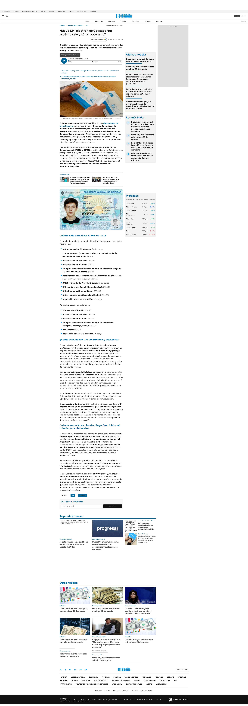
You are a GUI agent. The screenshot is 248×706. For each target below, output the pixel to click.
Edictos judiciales (134, 684)
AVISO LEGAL (117, 684)
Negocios (135, 21)
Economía (99, 21)
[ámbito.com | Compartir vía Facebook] (111, 39)
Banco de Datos (131, 677)
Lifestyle (182, 677)
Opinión (147, 21)
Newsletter (243, 21)
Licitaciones (161, 684)
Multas (149, 684)
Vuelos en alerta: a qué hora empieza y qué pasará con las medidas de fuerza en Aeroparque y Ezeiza (80, 180)
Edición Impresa (101, 681)
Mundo (75, 681)
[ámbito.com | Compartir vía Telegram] (119, 39)
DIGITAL (102, 691)
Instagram (70, 669)
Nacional (64, 681)
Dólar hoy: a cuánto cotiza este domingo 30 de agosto (140, 67)
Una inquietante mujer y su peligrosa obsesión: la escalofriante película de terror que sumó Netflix (140, 105)
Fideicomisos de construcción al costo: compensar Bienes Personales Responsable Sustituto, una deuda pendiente (140, 79)
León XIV (43, 11)
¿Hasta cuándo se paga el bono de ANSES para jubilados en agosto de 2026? (74, 544)
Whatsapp (86, 669)
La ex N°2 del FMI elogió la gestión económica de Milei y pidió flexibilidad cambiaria (142, 146)
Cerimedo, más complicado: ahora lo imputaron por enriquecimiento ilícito (146, 526)
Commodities (143, 199)
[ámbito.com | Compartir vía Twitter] (114, 39)
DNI (87, 25)
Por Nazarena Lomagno (99, 650)
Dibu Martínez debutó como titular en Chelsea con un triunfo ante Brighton (142, 157)
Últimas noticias (78, 677)
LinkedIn (75, 669)
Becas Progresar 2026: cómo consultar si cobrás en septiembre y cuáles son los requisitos (105, 546)
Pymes (71, 11)
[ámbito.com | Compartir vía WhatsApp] (108, 39)
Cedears (152, 199)
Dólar (87, 21)
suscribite (237, 16)
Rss (175, 681)
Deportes (86, 681)
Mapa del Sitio (66, 684)
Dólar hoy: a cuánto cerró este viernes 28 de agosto (142, 137)
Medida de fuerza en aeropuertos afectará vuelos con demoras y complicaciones (111, 180)
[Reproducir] (64, 61)
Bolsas (135, 199)
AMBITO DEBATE (142, 691)
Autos (137, 681)
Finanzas (111, 21)
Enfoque (16, 11)
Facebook (65, 669)
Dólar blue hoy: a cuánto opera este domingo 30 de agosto (140, 60)
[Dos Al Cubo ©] (178, 700)
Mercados (146, 677)
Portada (63, 677)
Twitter (61, 669)
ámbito (62, 25)
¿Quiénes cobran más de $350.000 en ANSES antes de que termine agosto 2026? (147, 539)
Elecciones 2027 (81, 11)
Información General (75, 25)
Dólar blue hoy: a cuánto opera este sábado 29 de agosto (139, 640)
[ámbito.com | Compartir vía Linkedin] (116, 39)
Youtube (80, 669)
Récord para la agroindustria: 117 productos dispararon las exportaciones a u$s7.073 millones (139, 92)
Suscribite (112, 506)
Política (123, 21)
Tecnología (165, 681)
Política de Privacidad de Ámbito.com (92, 684)
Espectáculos (150, 681)
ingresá (243, 16)
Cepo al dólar (62, 11)
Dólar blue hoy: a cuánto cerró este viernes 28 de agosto (73, 640)
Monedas (129, 199)
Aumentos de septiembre (29, 11)
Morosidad (93, 11)
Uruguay (159, 21)
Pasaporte (82, 495)
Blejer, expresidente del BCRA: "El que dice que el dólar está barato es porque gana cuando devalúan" (143, 126)
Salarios (51, 11)
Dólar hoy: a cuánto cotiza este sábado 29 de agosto (106, 658)
